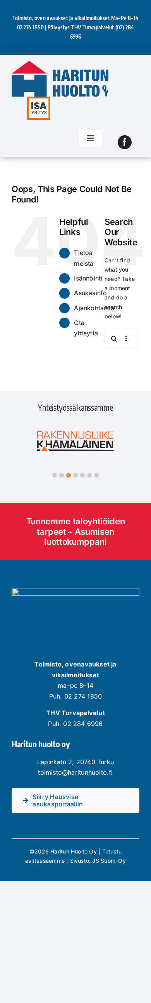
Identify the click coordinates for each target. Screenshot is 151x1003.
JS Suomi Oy (108, 860)
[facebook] (125, 142)
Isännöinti (88, 278)
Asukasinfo (90, 293)
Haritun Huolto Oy (73, 851)
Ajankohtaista (94, 308)
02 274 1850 (30, 27)
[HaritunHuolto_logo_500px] (60, 63)
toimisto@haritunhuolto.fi (75, 772)
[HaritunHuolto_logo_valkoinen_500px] (75, 590)
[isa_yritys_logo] (38, 99)
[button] (54, 475)
